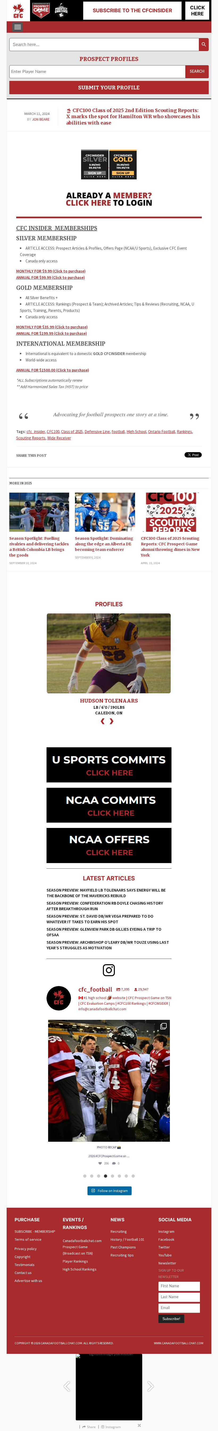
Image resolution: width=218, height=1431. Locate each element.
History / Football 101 (127, 1239)
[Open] (109, 1081)
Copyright (22, 1256)
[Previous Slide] (66, 1384)
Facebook (166, 1239)
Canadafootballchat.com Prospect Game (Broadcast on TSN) (82, 1247)
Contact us (23, 1272)
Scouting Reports (30, 437)
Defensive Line (97, 431)
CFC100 (53, 431)
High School (136, 431)
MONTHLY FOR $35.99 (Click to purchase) (52, 326)
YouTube (165, 1255)
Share (91, 1427)
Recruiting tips (122, 1255)
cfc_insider (36, 431)
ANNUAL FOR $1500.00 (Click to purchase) (52, 370)
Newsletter (167, 1263)
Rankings (184, 431)
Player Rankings (75, 1261)
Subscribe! (171, 1319)
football (118, 431)
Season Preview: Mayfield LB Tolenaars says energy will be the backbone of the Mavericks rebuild (106, 892)
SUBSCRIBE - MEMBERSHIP (35, 1231)
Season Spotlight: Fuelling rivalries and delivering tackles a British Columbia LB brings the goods (39, 547)
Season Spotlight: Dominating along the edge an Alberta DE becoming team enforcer (104, 544)
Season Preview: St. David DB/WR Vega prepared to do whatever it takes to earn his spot (100, 918)
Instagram (166, 1231)
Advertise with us (28, 1280)
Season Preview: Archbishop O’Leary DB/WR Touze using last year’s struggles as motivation (108, 944)
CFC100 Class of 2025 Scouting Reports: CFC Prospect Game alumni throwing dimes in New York (170, 547)
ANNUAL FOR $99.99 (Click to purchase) (50, 277)
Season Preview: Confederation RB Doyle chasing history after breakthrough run (105, 905)
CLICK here (197, 11)
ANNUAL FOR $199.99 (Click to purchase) (51, 333)
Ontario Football (161, 431)
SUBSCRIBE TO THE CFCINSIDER (132, 10)
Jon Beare (40, 119)
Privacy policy (26, 1248)
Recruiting (119, 1231)
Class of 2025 (72, 431)
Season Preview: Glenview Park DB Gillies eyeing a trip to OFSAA (104, 931)
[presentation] (102, 721)
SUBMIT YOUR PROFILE (109, 87)
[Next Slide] (151, 1384)
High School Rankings (80, 1269)
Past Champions (123, 1247)
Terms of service (28, 1239)
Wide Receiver (59, 437)
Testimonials (25, 1264)
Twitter (164, 1247)
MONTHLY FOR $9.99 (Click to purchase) (51, 271)
